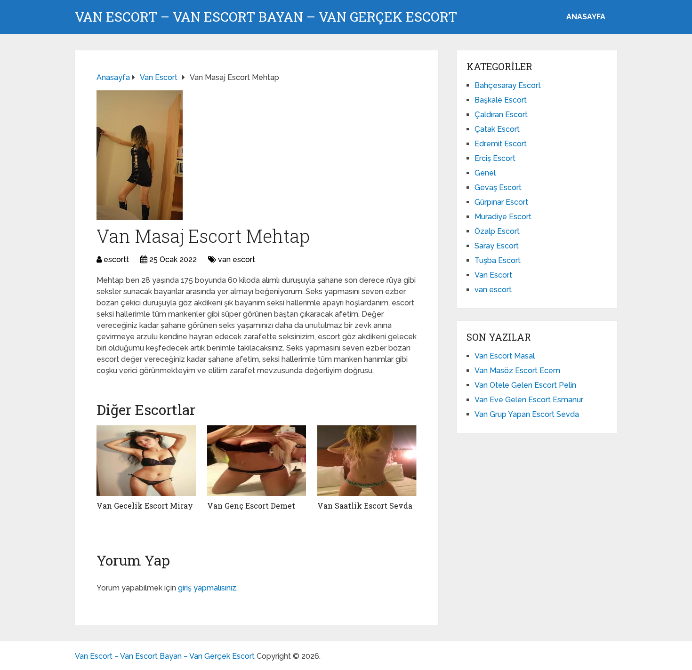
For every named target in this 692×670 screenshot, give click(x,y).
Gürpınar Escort (501, 202)
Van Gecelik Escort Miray (145, 505)
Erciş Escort (495, 158)
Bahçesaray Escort (508, 85)
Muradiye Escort (503, 216)
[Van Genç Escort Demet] (256, 460)
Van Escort (493, 275)
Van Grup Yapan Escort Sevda (527, 414)
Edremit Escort (501, 143)
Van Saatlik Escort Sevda (364, 505)
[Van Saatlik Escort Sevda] (367, 460)
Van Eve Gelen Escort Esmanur (529, 399)
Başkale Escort (501, 100)
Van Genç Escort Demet (251, 505)
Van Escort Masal (505, 355)
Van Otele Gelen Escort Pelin (525, 385)
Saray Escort (497, 245)
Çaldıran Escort (501, 114)
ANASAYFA (585, 16)
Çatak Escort (497, 129)
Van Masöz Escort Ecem (517, 370)
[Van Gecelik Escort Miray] (146, 460)
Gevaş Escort (498, 187)
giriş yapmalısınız (207, 587)
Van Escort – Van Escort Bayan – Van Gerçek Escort (266, 17)
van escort (236, 259)
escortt (116, 259)
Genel (485, 172)
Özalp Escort (497, 231)
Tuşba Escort (498, 260)
